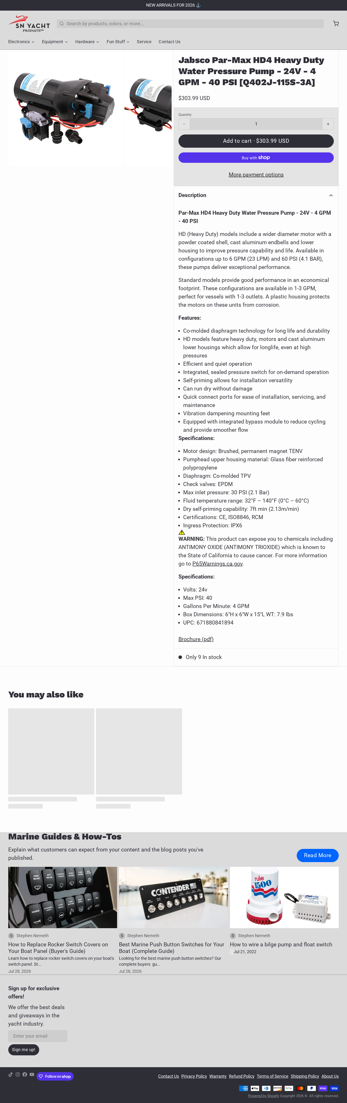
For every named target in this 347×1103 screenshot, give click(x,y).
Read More (317, 855)
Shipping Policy (305, 1076)
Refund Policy (241, 1076)
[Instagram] (17, 1076)
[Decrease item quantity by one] (184, 124)
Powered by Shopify (263, 1096)
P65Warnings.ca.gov (217, 564)
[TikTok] (10, 1076)
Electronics (19, 41)
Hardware (85, 41)
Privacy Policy (194, 1076)
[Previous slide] (16, 109)
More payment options (256, 175)
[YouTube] (32, 1076)
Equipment (52, 41)
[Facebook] (24, 1076)
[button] (256, 141)
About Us (330, 1076)
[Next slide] (163, 109)
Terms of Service (272, 1076)
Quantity (184, 115)
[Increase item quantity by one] (328, 124)
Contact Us (169, 41)
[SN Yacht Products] (29, 23)
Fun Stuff (116, 41)
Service (144, 41)
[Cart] (333, 23)
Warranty (218, 1076)
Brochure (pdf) (196, 639)
